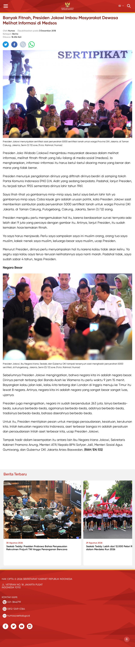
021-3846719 (14, 602)
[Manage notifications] (127, 639)
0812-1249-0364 (16, 608)
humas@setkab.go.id (18, 615)
